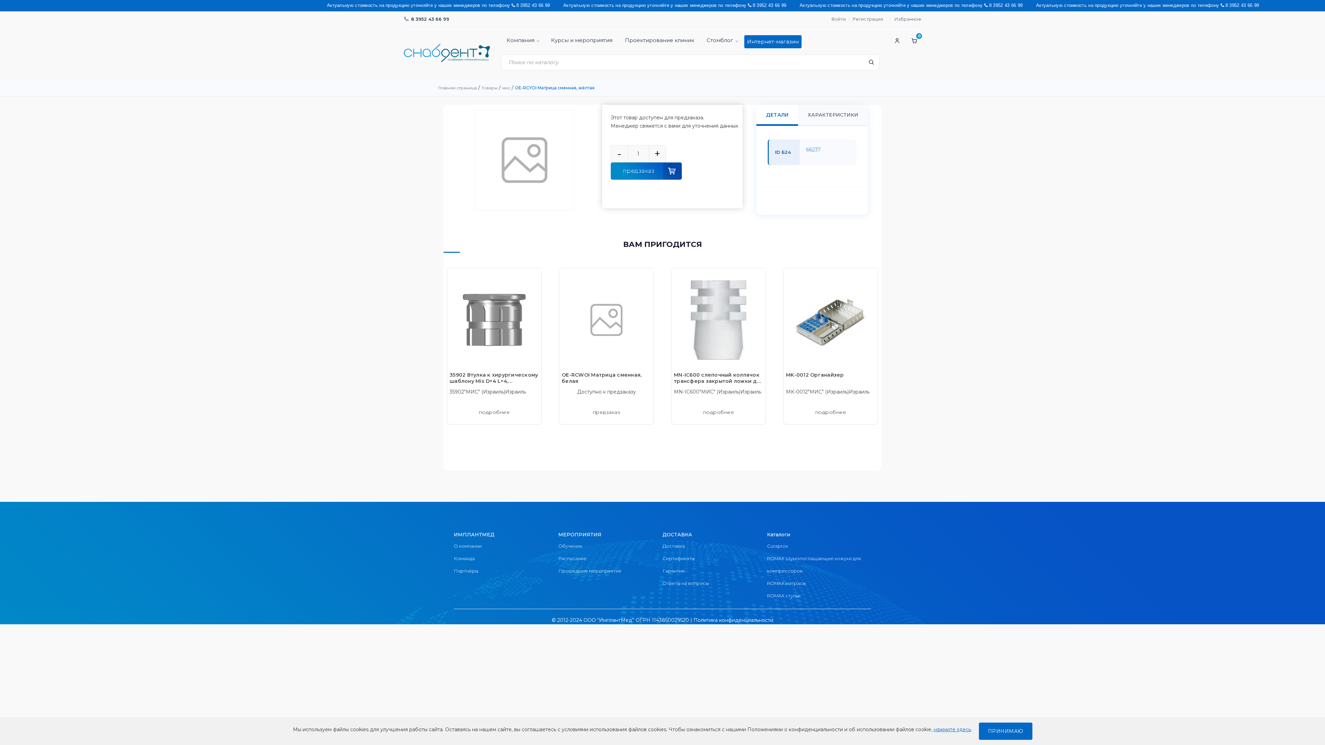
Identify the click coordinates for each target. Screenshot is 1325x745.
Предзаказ (639, 171)
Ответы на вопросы (685, 583)
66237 (813, 149)
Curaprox (777, 546)
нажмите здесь (952, 729)
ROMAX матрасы (786, 583)
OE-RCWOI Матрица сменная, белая (601, 378)
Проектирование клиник (659, 40)
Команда (464, 558)
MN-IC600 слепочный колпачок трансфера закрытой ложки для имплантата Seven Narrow (718, 378)
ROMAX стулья (784, 595)
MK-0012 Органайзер (815, 375)
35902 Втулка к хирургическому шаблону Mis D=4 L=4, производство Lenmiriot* (494, 378)
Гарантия (673, 571)
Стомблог (720, 40)
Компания (520, 40)
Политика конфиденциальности (733, 620)
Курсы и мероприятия (581, 40)
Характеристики (833, 115)
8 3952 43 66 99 (430, 19)
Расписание (572, 558)
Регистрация (868, 19)
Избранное (907, 19)
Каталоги (778, 535)
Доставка (673, 546)
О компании (468, 546)
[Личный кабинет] (897, 41)
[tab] (777, 115)
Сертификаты (678, 558)
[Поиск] (871, 64)
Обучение (570, 546)
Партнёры (466, 571)
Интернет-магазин (773, 41)
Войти (839, 19)
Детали (777, 115)
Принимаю (1005, 731)
